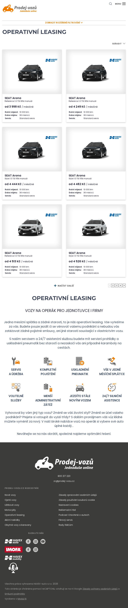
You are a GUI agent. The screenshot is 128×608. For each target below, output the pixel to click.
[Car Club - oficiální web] (14, 558)
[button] (119, 44)
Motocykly (10, 510)
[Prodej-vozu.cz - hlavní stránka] (64, 462)
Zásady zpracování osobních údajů (78, 495)
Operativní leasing (15, 515)
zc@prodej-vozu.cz (64, 481)
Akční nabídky (12, 519)
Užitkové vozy (12, 505)
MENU (118, 3)
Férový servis (66, 519)
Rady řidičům (66, 524)
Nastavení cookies (69, 505)
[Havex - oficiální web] (14, 543)
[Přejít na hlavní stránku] (19, 8)
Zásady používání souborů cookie (77, 500)
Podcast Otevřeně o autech (74, 515)
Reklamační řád (67, 510)
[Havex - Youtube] (42, 541)
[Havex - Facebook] (28, 541)
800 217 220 (64, 476)
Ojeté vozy (10, 500)
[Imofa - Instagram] (35, 549)
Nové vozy (10, 495)
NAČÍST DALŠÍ (65, 285)
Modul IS (22, 598)
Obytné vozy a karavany (18, 524)
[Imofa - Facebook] (28, 549)
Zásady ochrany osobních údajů (100, 588)
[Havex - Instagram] (35, 541)
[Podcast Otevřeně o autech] (11, 567)
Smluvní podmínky (15, 593)
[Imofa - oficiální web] (14, 551)
